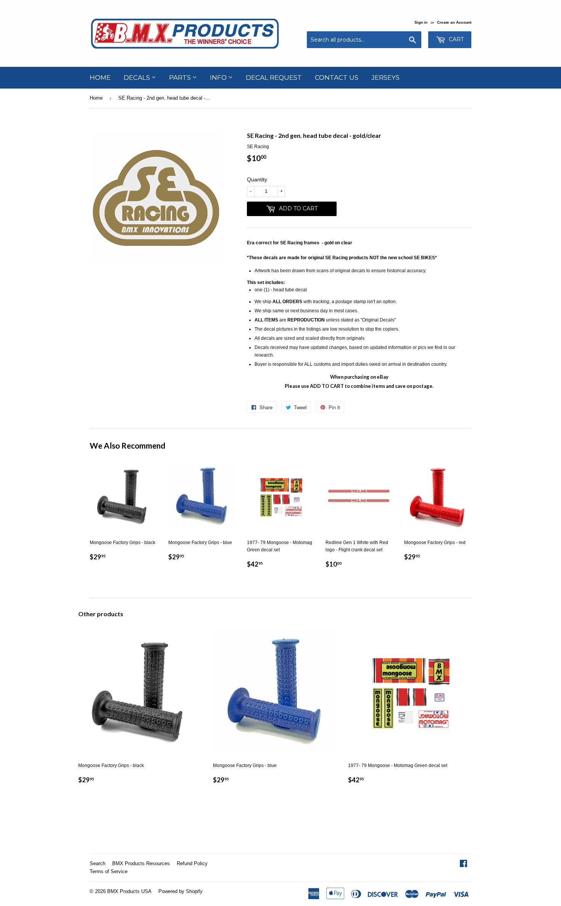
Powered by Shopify (180, 891)
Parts (180, 77)
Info (219, 77)
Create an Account (454, 22)
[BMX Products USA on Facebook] (463, 864)
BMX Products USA (129, 891)
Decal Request (274, 77)
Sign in (420, 22)
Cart (455, 39)
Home (100, 77)
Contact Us (336, 77)
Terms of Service (108, 871)
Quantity (257, 179)
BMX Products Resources (141, 863)
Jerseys (385, 77)
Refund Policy (192, 863)
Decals (138, 77)
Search (97, 863)
